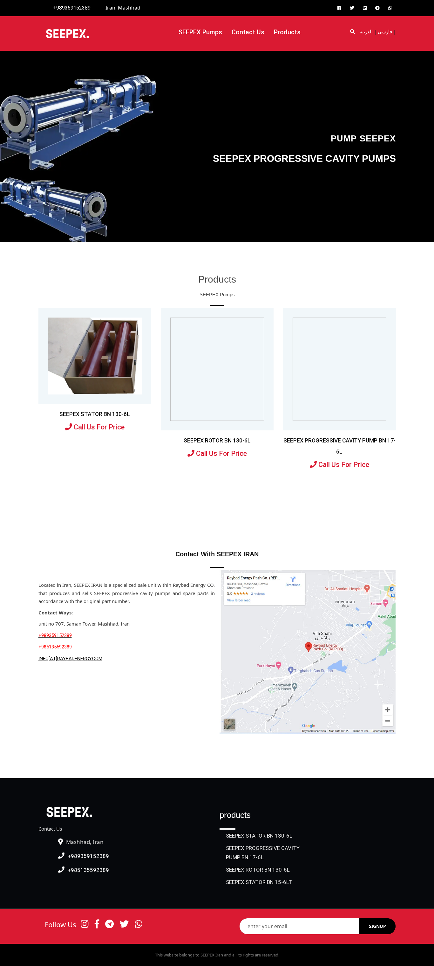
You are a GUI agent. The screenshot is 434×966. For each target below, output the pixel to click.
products (287, 32)
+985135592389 (55, 647)
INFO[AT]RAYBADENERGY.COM (70, 658)
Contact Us (248, 32)
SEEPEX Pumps (200, 32)
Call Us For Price (98, 427)
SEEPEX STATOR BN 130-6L (94, 414)
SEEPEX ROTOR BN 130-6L (217, 440)
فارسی (385, 32)
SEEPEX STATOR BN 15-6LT (259, 882)
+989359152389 (72, 8)
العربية (366, 32)
